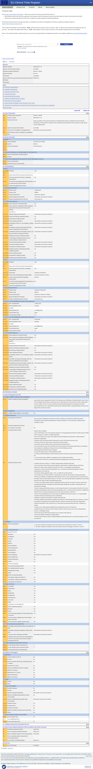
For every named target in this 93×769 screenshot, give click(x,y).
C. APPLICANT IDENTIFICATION (11, 92)
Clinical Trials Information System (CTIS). (12, 24)
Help (91, 2)
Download (11, 61)
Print (5, 61)
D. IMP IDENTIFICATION (9, 94)
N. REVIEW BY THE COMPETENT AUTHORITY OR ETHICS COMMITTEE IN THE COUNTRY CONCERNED (29, 105)
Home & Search (7, 7)
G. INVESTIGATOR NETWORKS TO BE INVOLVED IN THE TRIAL (19, 103)
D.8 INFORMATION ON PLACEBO (11, 96)
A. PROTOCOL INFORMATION (10, 87)
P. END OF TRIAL (7, 107)
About (40, 7)
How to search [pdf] (21, 48)
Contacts (32, 7)
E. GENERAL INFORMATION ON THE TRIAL (14, 98)
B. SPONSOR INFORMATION (10, 89)
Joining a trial (20, 7)
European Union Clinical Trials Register (14, 14)
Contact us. (10, 748)
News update (50, 7)
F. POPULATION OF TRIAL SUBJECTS (12, 101)
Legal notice (89, 756)
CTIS (49, 758)
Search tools (30, 52)
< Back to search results (8, 58)
